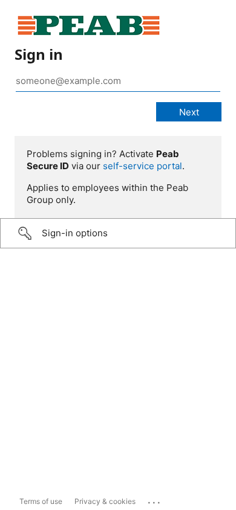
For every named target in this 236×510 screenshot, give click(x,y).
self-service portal (142, 166)
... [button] (155, 500)
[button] (118, 233)
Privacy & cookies (105, 501)
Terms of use (40, 501)
